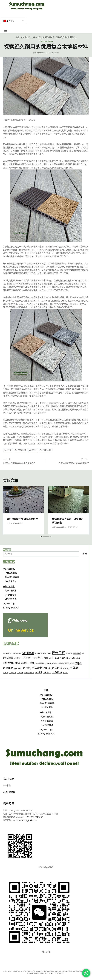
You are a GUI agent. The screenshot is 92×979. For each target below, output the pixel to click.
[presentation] (23, 499)
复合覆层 (18, 653)
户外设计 (17, 658)
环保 (83, 653)
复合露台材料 (45, 450)
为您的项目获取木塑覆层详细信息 (74, 461)
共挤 (13, 653)
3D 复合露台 (10, 581)
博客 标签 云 (8, 778)
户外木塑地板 (9, 569)
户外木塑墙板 (9, 586)
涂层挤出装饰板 (12, 577)
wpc (78, 662)
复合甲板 (8, 450)
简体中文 (10, 21)
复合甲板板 (38, 653)
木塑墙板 (57, 672)
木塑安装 (65, 668)
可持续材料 (8, 663)
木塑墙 (72, 663)
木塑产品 (20, 673)
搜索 (84, 554)
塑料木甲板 (48, 658)
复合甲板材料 (20, 450)
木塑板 (67, 663)
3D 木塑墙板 (10, 599)
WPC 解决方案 (29, 673)
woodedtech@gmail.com (25, 820)
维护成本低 (8, 658)
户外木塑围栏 (9, 604)
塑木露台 (57, 658)
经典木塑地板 (11, 573)
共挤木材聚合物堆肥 (46, 41)
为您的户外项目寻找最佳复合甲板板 (19, 461)
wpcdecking (42, 53)
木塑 (17, 663)
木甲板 (27, 668)
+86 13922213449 (34, 817)
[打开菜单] (6, 30)
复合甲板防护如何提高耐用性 (22, 519)
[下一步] (85, 510)
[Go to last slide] (7, 510)
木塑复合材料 (27, 663)
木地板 (47, 668)
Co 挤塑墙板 (10, 595)
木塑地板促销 (9, 792)
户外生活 (26, 658)
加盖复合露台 (7, 653)
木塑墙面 (47, 672)
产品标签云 (8, 785)
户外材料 (34, 658)
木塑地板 (48, 663)
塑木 (40, 657)
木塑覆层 (8, 668)
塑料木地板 (66, 658)
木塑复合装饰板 (39, 663)
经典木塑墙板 (11, 590)
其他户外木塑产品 (11, 608)
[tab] (41, 536)
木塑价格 (12, 673)
